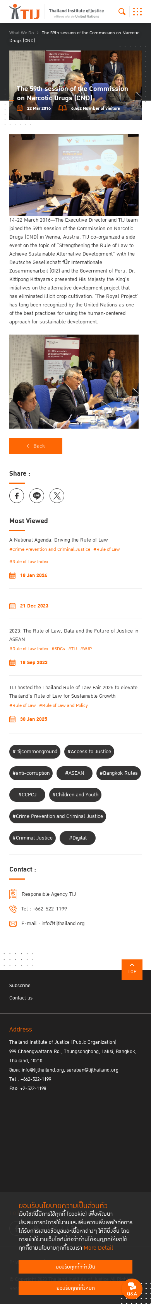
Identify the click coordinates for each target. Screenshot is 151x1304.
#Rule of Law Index (28, 561)
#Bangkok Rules (119, 773)
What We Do (21, 33)
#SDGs (58, 649)
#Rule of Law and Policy (63, 705)
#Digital (78, 838)
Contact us (21, 998)
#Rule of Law (106, 549)
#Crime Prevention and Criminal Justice (49, 549)
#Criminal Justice (32, 838)
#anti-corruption (31, 773)
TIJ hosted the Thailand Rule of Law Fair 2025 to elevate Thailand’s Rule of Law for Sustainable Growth (73, 692)
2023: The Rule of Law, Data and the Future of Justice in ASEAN (73, 635)
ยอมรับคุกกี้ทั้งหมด (76, 1288)
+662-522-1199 (50, 909)
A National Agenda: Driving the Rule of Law (58, 540)
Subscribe (20, 985)
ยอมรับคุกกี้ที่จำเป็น (75, 1267)
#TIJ (72, 649)
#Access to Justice (89, 751)
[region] (75, 281)
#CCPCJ (27, 795)
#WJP (86, 649)
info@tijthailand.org (62, 923)
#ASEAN (74, 773)
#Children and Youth (75, 795)
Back (39, 446)
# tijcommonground (34, 751)
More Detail (98, 1247)
